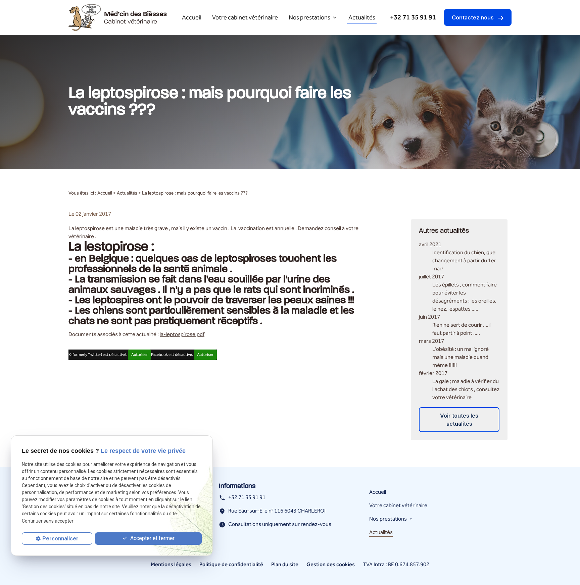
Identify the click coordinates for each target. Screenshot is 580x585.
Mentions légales (171, 565)
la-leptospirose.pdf (182, 334)
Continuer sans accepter (48, 520)
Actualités (361, 17)
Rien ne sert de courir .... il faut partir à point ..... (461, 329)
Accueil (191, 17)
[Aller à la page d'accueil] (117, 17)
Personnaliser (60, 538)
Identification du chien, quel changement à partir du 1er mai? (464, 261)
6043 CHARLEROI (277, 511)
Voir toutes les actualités (459, 419)
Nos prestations (309, 17)
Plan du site (284, 565)
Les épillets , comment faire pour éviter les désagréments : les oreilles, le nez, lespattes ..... (464, 297)
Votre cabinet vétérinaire (245, 17)
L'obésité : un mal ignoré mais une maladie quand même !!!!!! (460, 357)
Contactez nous (473, 17)
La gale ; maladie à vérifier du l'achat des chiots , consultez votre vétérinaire (465, 389)
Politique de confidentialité (231, 565)
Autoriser (139, 355)
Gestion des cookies (330, 565)
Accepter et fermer (152, 538)
